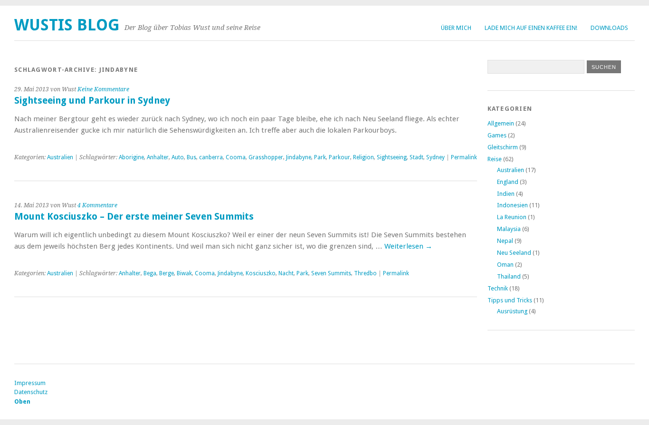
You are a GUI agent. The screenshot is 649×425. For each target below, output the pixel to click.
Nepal (505, 240)
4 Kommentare (97, 205)
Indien (506, 193)
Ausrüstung (512, 311)
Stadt (416, 157)
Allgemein (500, 123)
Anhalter (158, 157)
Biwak (184, 273)
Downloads (609, 27)
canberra (211, 157)
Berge (166, 273)
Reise (494, 159)
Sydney (435, 157)
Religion (363, 157)
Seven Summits (331, 273)
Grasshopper (265, 157)
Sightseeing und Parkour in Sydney (92, 100)
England (507, 181)
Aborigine (131, 157)
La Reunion (511, 217)
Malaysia (509, 228)
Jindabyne (298, 157)
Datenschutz (31, 392)
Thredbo (365, 273)
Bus (191, 157)
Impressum (30, 382)
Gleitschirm (502, 147)
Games (496, 135)
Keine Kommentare (103, 89)
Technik (497, 288)
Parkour (339, 157)
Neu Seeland (514, 252)
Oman (505, 264)
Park (320, 157)
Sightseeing (392, 157)
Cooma (236, 157)
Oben (22, 401)
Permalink (464, 157)
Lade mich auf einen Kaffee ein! (531, 27)
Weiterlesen (408, 246)
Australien (60, 157)
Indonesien (512, 205)
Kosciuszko (261, 273)
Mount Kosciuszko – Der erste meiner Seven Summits (134, 216)
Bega (149, 273)
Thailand (509, 276)
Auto (178, 157)
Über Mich (456, 27)
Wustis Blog (67, 25)
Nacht (286, 273)
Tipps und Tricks (509, 300)
